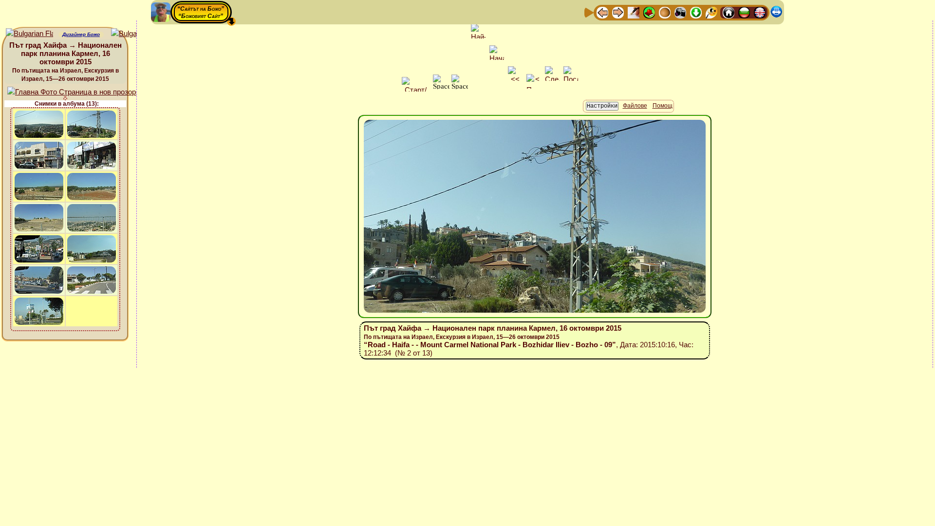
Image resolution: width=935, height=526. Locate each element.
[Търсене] (711, 12)
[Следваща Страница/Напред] (618, 12)
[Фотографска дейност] (680, 12)
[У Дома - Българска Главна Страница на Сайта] (744, 12)
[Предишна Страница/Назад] (602, 12)
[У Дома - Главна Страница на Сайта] (728, 12)
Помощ (663, 105)
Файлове (635, 105)
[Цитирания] (649, 12)
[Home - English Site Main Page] (760, 12)
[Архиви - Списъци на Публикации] (633, 12)
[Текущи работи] (665, 12)
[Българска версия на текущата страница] (134, 33)
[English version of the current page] (29, 33)
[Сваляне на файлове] (696, 12)
